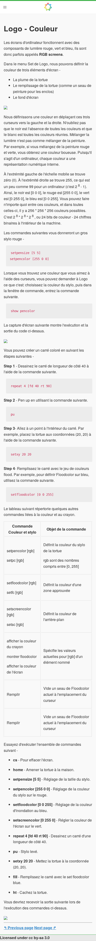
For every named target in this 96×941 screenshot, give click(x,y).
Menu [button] (5, 7)
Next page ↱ (45, 927)
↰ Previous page (18, 927)
